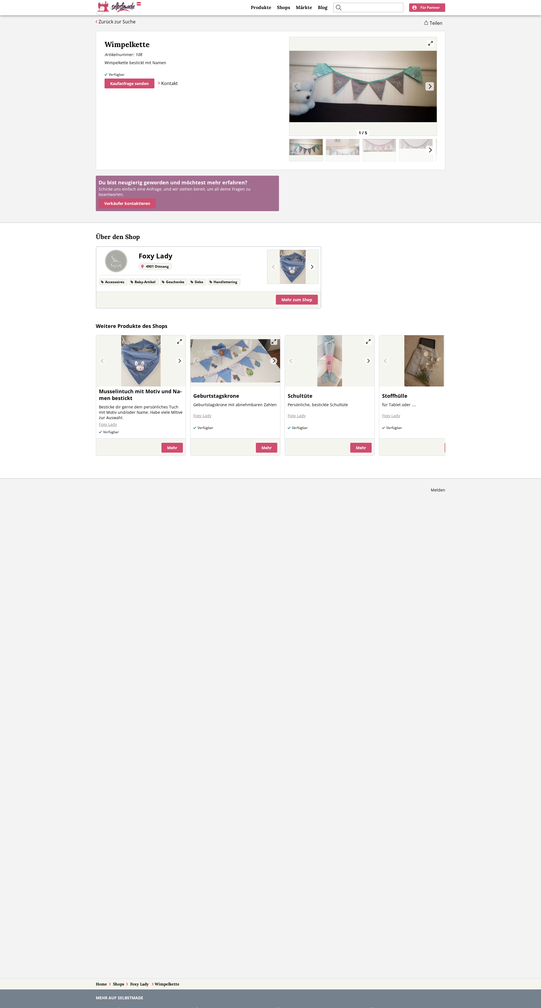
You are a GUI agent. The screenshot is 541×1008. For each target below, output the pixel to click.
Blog (322, 7)
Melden (438, 490)
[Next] (429, 86)
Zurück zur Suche (117, 22)
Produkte (261, 7)
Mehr (296, 299)
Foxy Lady (140, 984)
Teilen (436, 23)
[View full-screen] (430, 43)
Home (101, 984)
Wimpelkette (167, 984)
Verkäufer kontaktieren (127, 203)
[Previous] (273, 267)
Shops (283, 7)
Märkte (304, 7)
